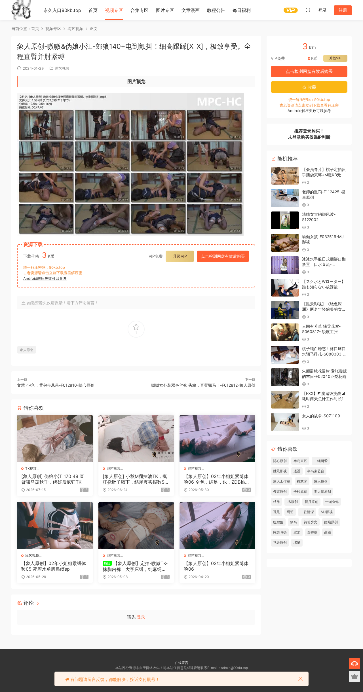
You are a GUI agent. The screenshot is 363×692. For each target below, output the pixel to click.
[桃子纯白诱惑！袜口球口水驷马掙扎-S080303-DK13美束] (285, 355)
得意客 (302, 481)
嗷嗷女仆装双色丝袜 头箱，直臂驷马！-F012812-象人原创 (203, 385)
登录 (141, 617)
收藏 (311, 87)
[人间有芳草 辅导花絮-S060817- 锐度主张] (285, 332)
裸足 (276, 512)
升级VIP (180, 256)
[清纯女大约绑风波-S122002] (285, 220)
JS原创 (292, 502)
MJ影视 (327, 512)
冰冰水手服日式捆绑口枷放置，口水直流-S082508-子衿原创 (324, 264)
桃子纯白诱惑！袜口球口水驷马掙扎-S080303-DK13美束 (324, 354)
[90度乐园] (21, 10)
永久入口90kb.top (62, 10)
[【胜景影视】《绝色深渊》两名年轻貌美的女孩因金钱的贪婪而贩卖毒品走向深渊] (285, 310)
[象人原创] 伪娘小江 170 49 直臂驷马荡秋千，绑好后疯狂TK (52, 479)
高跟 (327, 532)
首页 (93, 10)
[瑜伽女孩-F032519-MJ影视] (285, 243)
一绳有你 (332, 502)
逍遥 (297, 471)
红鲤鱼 (278, 522)
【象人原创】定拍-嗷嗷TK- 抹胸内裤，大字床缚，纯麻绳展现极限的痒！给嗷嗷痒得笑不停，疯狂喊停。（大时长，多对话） (135, 566)
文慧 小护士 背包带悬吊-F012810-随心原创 (55, 385)
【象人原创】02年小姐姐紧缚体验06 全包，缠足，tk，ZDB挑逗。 (216, 479)
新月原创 (311, 502)
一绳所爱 (321, 461)
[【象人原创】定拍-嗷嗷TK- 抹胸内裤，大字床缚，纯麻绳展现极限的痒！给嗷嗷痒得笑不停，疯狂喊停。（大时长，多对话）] (136, 525)
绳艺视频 (62, 68)
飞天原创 (280, 542)
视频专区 (114, 10)
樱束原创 (280, 491)
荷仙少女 (310, 522)
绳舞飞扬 (280, 532)
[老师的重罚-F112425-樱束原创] (285, 198)
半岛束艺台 (315, 471)
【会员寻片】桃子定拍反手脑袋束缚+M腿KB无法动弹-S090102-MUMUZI (324, 175)
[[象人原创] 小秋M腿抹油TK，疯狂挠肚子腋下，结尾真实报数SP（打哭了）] (136, 438)
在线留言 (181, 663)
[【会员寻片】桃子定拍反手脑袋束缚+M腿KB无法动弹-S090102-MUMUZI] (285, 176)
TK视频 (31, 468)
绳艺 (290, 512)
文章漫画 (191, 10)
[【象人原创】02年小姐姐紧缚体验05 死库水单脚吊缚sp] (55, 525)
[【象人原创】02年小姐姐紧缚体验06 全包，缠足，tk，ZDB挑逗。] (217, 438)
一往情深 (307, 512)
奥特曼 (312, 532)
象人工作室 (281, 481)
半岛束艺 (300, 461)
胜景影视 (280, 471)
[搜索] (308, 10)
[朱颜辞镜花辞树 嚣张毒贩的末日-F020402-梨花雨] (285, 377)
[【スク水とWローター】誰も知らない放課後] (285, 288)
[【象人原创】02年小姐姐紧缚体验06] (217, 525)
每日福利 (242, 10)
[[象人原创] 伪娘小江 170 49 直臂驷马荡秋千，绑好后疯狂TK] (55, 438)
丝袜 (276, 502)
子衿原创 (300, 491)
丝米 (297, 532)
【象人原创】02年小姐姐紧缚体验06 (216, 566)
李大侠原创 (322, 491)
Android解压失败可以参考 (45, 278)
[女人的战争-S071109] (285, 422)
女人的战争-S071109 (321, 415)
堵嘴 (297, 542)
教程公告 (216, 10)
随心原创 (280, 461)
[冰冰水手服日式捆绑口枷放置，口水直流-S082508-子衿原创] (285, 265)
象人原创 (26, 350)
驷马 (293, 522)
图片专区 (165, 10)
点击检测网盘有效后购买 (223, 256)
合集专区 (139, 10)
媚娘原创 (331, 522)
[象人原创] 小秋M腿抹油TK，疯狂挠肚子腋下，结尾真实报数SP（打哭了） (135, 479)
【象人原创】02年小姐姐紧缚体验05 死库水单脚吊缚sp (53, 566)
